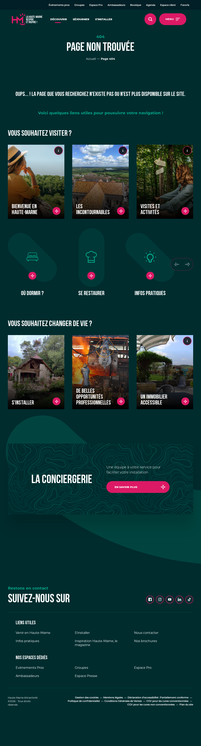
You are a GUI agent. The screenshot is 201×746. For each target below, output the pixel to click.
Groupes (79, 5)
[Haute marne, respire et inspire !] (27, 19)
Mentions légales (113, 698)
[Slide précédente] (176, 264)
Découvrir (58, 19)
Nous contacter (146, 633)
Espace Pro (96, 5)
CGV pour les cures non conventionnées (151, 705)
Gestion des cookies (87, 698)
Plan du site (186, 705)
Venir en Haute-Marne (33, 633)
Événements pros (59, 5)
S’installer (103, 19)
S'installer (82, 633)
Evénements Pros (30, 668)
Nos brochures (145, 641)
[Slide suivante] (187, 264)
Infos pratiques (27, 641)
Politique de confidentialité (84, 701)
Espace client (168, 5)
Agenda (150, 5)
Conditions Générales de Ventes (123, 701)
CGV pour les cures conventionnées (167, 701)
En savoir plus (126, 487)
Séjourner (81, 19)
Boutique (135, 5)
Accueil (91, 59)
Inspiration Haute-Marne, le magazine (96, 643)
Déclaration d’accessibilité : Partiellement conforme (158, 698)
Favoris (185, 5)
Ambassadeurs (116, 5)
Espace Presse (86, 676)
